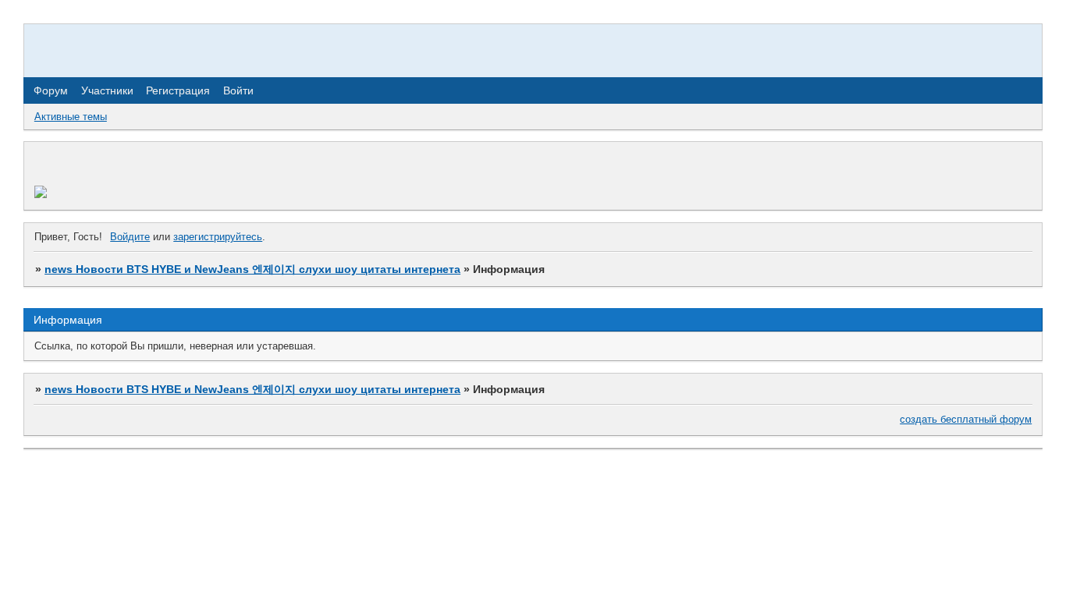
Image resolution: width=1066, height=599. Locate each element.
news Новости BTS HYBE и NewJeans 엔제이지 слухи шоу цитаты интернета (252, 269)
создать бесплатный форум (966, 419)
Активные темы (70, 116)
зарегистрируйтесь (217, 237)
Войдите (130, 237)
